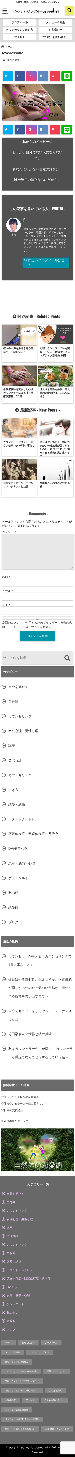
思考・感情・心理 (21, 863)
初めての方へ (28, 1342)
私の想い (15, 892)
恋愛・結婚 (16, 804)
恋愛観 (13, 907)
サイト (6, 604)
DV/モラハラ (17, 848)
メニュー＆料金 (55, 22)
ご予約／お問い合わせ (55, 37)
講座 (11, 745)
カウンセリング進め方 (19, 29)
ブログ (13, 922)
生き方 (13, 790)
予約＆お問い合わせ (54, 1400)
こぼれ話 (15, 760)
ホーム (8, 1342)
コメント (9, 532)
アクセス (19, 37)
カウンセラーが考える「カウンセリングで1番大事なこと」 (40, 961)
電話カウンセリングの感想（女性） (22, 1381)
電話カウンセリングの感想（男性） (22, 1390)
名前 (6, 577)
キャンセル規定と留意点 (16, 1409)
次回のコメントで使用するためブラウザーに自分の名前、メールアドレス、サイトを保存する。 (37, 625)
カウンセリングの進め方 (16, 1362)
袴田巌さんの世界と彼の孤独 (30, 1034)
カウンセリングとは (39, 1352)
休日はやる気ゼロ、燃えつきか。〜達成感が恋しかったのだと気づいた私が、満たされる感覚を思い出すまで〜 (40, 988)
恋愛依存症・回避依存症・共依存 (33, 834)
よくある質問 (55, 1390)
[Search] (67, 658)
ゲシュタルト (18, 878)
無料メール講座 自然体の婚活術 (20, 1429)
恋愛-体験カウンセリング (57, 1429)
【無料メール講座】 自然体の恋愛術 (22, 1419)
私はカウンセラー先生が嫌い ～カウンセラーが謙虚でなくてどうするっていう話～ (40, 1053)
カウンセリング (20, 716)
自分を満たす (18, 687)
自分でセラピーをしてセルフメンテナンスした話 (40, 1015)
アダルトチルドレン (23, 819)
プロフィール (19, 22)
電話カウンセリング (56, 1371)
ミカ (13, 234)
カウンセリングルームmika (35, 1447)
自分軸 (13, 701)
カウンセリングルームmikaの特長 (21, 1371)
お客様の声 (55, 29)
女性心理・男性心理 (23, 731)
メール (7, 590)
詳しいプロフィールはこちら (44, 262)
